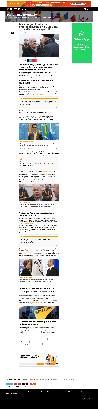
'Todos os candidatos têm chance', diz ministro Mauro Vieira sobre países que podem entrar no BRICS (37, 205)
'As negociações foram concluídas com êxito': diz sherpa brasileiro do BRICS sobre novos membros (38, 144)
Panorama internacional (27, 141)
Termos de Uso (17, 391)
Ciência (66, 379)
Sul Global (50, 339)
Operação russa (46, 379)
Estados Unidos (22, 341)
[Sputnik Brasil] (14, 11)
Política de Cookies (42, 391)
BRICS (28, 341)
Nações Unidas (36, 341)
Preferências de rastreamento (12, 393)
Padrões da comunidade (73, 391)
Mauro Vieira (36, 339)
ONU (31, 341)
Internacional (55, 379)
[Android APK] (87, 398)
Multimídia (71, 379)
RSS (81, 391)
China (45, 344)
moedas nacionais (48, 171)
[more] (57, 107)
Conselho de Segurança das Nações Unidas (27, 344)
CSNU (38, 344)
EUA (41, 344)
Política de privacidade (31, 391)
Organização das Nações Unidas (46, 341)
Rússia (31, 339)
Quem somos (9, 391)
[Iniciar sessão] (87, 9)
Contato (23, 391)
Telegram (31, 328)
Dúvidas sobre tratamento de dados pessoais (57, 391)
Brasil (45, 339)
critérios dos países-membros (37, 94)
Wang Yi (41, 339)
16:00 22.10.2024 (22, 32)
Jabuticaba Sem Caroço (35, 379)
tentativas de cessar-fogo (26, 252)
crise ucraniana (29, 223)
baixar (27, 332)
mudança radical (34, 302)
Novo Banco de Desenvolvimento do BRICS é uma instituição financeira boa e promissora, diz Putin (36, 280)
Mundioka (25, 379)
